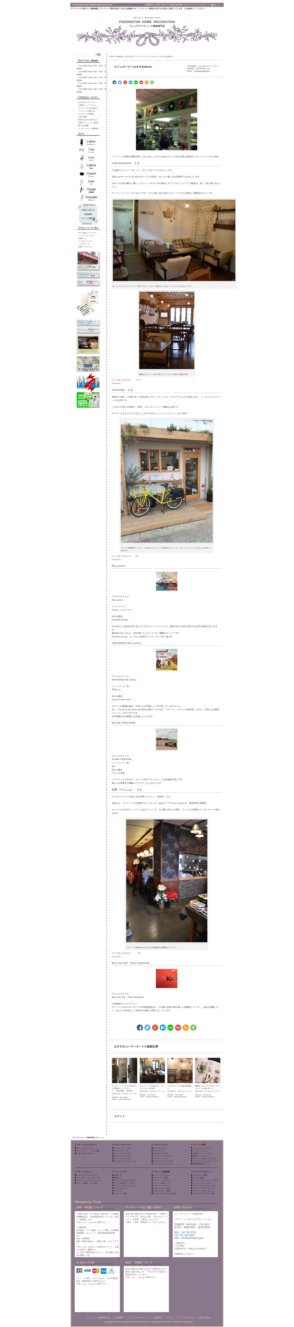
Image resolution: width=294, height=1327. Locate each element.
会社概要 (119, 1317)
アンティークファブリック (204, 1188)
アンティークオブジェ (162, 1180)
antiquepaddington (202, 71)
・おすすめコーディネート (87, 102)
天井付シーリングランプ (203, 1153)
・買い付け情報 (83, 125)
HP (136, 556)
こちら (91, 1222)
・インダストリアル (84, 241)
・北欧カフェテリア (84, 247)
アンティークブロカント (201, 1172)
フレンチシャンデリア (202, 1148)
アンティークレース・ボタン (205, 1186)
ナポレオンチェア (160, 1153)
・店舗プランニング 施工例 (88, 123)
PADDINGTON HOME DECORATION (92, 5)
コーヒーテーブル (121, 1151)
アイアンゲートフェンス (124, 1186)
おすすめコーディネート (135, 56)
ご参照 (89, 1249)
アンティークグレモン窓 (124, 1180)
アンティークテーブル (121, 1145)
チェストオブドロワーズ (87, 1175)
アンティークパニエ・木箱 (204, 1193)
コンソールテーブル (122, 1153)
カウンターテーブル (122, 1156)
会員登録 (157, 1317)
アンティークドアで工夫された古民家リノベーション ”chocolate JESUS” (124, 1088)
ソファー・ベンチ (160, 1159)
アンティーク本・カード (203, 1191)
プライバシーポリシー (138, 1317)
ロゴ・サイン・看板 (161, 1191)
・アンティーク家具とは (86, 111)
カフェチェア (158, 1151)
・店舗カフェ (82, 238)
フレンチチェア (159, 1148)
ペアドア (118, 1191)
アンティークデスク (122, 1159)
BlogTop (120, 56)
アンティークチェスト (84, 1172)
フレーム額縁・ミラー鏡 (87, 1183)
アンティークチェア (159, 1145)
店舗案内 (149, 4)
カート (217, 5)
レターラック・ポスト (162, 1188)
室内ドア (118, 1178)
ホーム (90, 1317)
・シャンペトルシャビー (86, 235)
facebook (116, 383)
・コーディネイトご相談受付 (88, 128)
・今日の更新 (82, 117)
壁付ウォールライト (201, 1156)
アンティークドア (119, 1172)
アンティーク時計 (160, 1178)
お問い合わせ (161, 4)
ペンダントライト (200, 1151)
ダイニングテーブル (122, 1148)
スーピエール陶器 (200, 1175)
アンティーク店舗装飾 (160, 1172)
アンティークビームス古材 (164, 1193)
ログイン (188, 4)
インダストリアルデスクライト (206, 1161)
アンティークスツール (162, 1156)
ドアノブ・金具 (120, 1193)
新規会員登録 (176, 4)
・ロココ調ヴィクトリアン (87, 233)
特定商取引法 (104, 1317)
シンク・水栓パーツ (161, 1183)
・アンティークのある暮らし (88, 108)
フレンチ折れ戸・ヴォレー (125, 1183)
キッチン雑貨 (198, 1178)
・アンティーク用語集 (85, 114)
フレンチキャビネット (86, 1148)
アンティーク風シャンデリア (205, 1159)
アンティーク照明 (198, 1145)
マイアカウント (201, 4)
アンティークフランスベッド (89, 1180)
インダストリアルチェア (163, 1164)
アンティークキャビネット (86, 1145)
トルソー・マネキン (161, 1186)
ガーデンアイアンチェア (163, 1161)
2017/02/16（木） (203, 69)
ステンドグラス (120, 1188)
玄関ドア (118, 1175)
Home (112, 56)
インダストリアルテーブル (125, 1161)
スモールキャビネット (86, 1153)
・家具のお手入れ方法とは (87, 120)
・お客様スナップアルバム (87, 105)
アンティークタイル (161, 1175)
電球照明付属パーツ (201, 1164)
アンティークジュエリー (203, 1183)
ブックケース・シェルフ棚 (88, 1151)
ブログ (138, 380)
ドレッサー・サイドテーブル (89, 1178)
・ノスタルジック (83, 244)
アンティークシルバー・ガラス (206, 1180)
